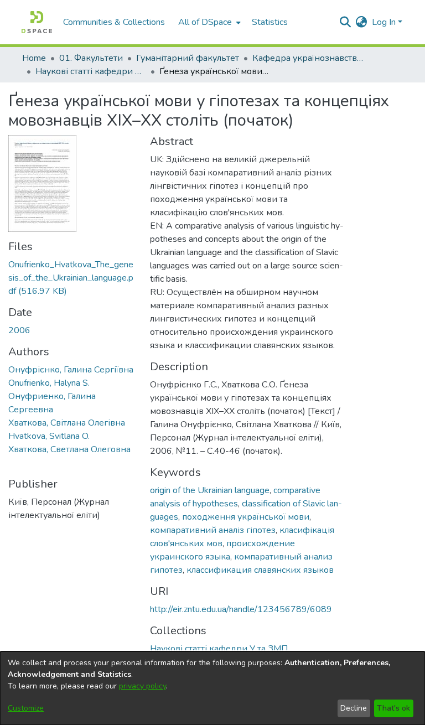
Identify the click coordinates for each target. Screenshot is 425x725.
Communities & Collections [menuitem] (114, 22)
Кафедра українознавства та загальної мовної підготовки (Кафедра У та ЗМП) (307, 58)
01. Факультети (91, 58)
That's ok (393, 708)
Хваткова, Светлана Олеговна (69, 449)
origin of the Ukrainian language (209, 490)
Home (34, 58)
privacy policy (142, 686)
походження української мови (245, 517)
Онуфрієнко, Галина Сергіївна (70, 370)
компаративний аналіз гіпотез (213, 530)
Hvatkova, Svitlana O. (49, 436)
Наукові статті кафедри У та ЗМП (90, 71)
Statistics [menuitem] (270, 22)
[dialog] (212, 688)
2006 (19, 330)
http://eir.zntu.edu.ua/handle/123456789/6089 (241, 609)
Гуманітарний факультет (187, 58)
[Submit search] (346, 22)
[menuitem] (208, 22)
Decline (353, 708)
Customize (26, 708)
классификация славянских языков (260, 570)
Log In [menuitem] (384, 22)
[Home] (37, 22)
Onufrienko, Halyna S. (49, 383)
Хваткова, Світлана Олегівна (66, 423)
